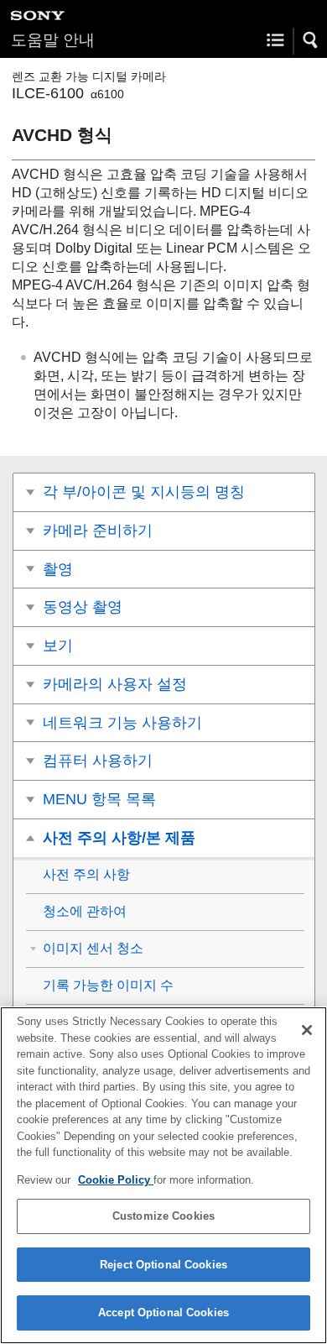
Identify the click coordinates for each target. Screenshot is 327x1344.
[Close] (306, 1030)
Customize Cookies (163, 1216)
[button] (311, 40)
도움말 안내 (53, 40)
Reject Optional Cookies (163, 1264)
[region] (163, 1175)
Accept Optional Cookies (163, 1312)
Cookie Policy (115, 1180)
